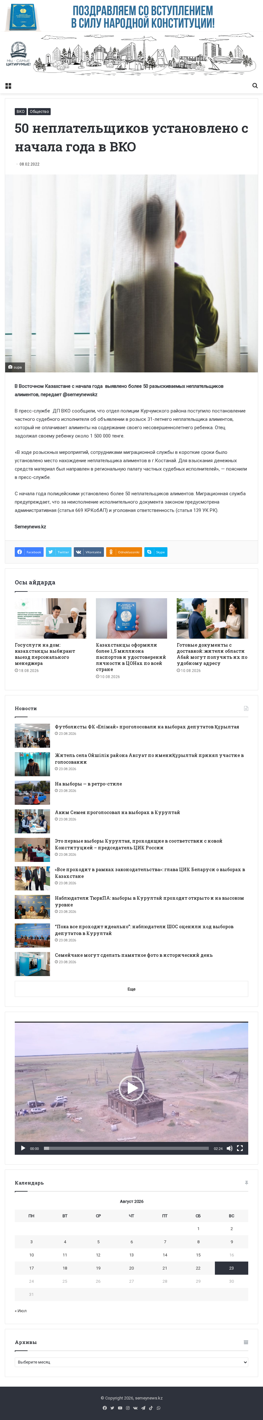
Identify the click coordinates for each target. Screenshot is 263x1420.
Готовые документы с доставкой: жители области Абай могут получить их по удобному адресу (212, 654)
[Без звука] (229, 1148)
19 (98, 1268)
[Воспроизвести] (23, 1148)
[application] (131, 1088)
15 (198, 1255)
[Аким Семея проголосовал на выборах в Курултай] (32, 821)
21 (165, 1268)
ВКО (21, 111)
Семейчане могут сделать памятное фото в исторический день (134, 955)
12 (98, 1255)
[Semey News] (131, 55)
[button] (131, 1088)
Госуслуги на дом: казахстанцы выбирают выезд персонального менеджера (45, 654)
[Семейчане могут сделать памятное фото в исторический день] (32, 964)
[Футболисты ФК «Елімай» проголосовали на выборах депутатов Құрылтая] (32, 736)
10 (31, 1255)
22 (198, 1268)
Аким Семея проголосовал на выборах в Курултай (117, 812)
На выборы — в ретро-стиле (88, 784)
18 (65, 1268)
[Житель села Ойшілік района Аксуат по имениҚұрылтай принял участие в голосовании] (32, 764)
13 (131, 1255)
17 (31, 1268)
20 (131, 1268)
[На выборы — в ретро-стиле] (32, 793)
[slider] (126, 1148)
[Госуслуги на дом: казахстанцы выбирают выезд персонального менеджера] (50, 618)
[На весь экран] (240, 1148)
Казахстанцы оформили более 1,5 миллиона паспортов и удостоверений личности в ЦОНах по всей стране (131, 657)
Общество (39, 111)
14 (165, 1255)
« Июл (21, 1310)
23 (231, 1268)
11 (65, 1255)
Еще (131, 989)
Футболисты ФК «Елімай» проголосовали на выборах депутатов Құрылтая (147, 727)
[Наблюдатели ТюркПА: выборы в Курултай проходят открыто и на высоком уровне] (32, 907)
